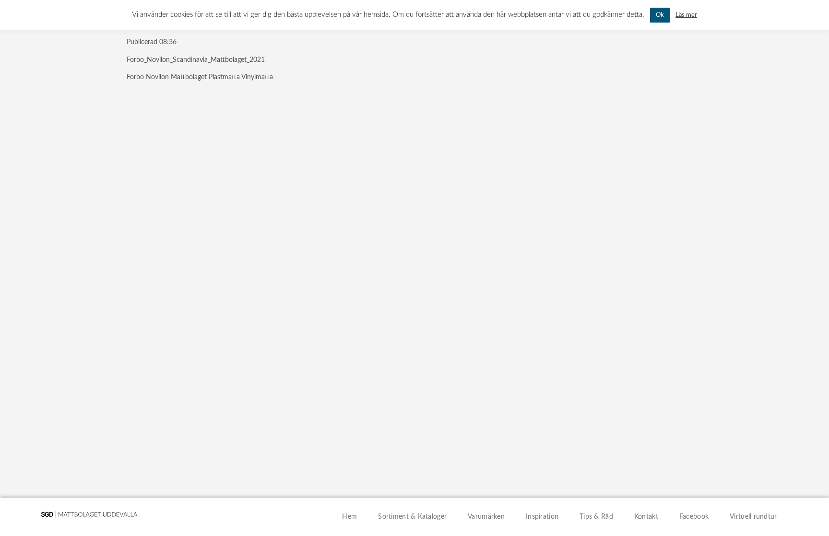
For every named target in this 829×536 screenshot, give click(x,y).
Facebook (694, 516)
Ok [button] (660, 15)
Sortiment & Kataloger (412, 516)
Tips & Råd (596, 516)
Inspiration (542, 516)
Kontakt (646, 516)
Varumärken (486, 516)
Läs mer (686, 15)
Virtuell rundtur (753, 516)
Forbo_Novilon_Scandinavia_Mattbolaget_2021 (196, 60)
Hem (349, 516)
